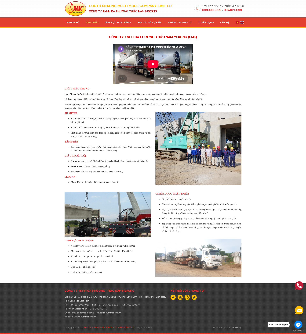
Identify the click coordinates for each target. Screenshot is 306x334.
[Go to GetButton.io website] (298, 331)
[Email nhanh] (299, 310)
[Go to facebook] (298, 325)
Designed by (227, 327)
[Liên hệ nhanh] (299, 285)
